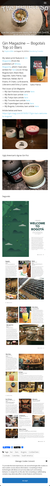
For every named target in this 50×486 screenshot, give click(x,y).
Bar (11, 452)
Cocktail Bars (34, 452)
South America (27, 456)
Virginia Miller (9, 51)
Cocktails (6, 456)
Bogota (24, 452)
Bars (16, 452)
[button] (46, 461)
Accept (25, 480)
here (14, 69)
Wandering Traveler (36, 51)
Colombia (15, 456)
